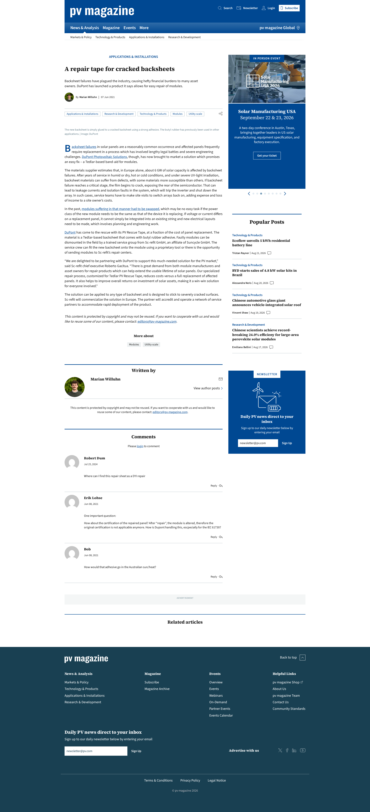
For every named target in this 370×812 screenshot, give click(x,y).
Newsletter (250, 8)
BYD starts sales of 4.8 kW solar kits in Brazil (264, 272)
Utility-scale (195, 114)
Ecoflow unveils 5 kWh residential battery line (261, 242)
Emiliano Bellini (241, 347)
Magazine (111, 28)
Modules (177, 114)
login (140, 446)
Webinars (216, 695)
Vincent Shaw (240, 313)
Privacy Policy (190, 780)
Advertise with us (244, 750)
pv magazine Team (286, 695)
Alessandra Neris (241, 283)
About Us (279, 688)
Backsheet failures (84, 146)
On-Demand (218, 702)
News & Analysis (84, 28)
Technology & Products (110, 37)
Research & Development (184, 37)
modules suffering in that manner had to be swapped (120, 209)
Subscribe (152, 682)
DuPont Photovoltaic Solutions (104, 156)
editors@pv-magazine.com (156, 321)
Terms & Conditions (158, 780)
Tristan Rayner (240, 253)
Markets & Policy (81, 37)
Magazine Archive (157, 688)
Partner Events (219, 708)
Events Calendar (221, 715)
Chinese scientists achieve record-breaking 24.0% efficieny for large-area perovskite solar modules (265, 334)
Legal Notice (217, 780)
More (144, 28)
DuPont (70, 232)
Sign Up (287, 443)
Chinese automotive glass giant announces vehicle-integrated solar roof (266, 302)
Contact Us (281, 702)
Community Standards (289, 708)
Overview (216, 682)
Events (130, 28)
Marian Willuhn (88, 97)
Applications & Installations (146, 37)
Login (271, 8)
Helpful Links (284, 673)
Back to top (288, 657)
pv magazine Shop (286, 682)
